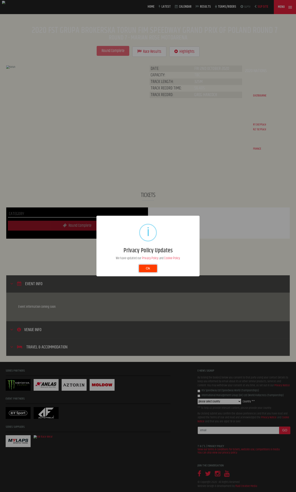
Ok (148, 268)
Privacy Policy (150, 258)
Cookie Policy (172, 258)
